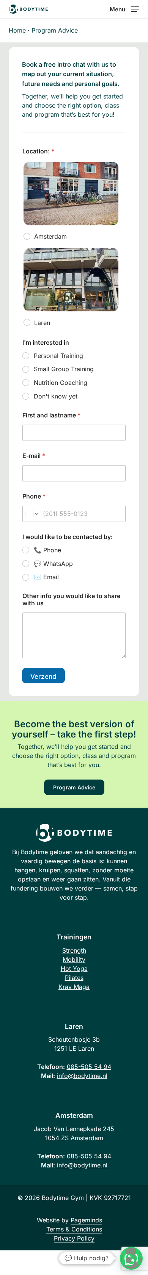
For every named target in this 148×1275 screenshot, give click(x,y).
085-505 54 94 (89, 1066)
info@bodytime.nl (82, 1076)
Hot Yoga (74, 968)
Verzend (43, 676)
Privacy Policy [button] (74, 1238)
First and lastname (51, 415)
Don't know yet (55, 396)
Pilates (74, 977)
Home (17, 30)
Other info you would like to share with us (71, 599)
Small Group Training (64, 369)
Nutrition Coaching (60, 382)
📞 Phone (47, 550)
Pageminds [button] (86, 1220)
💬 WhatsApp (53, 563)
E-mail (33, 455)
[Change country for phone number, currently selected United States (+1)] (31, 514)
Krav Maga (74, 987)
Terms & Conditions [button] (74, 1229)
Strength (74, 950)
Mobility (74, 959)
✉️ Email (46, 577)
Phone (34, 496)
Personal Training (58, 355)
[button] (124, 8)
